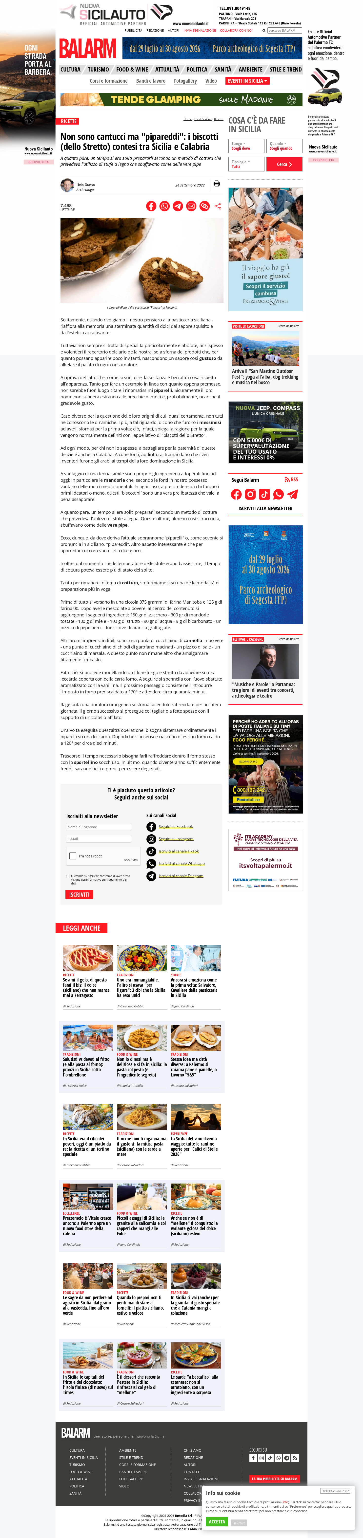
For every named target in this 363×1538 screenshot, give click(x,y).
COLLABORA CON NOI (236, 30)
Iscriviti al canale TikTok (179, 851)
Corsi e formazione (109, 80)
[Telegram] (151, 875)
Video (211, 80)
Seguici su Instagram (176, 838)
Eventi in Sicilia (83, 1457)
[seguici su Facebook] (253, 1458)
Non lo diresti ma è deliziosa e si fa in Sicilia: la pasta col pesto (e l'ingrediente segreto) (142, 1067)
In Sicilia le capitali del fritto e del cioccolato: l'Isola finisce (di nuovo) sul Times (88, 1385)
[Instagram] (151, 838)
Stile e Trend (131, 1457)
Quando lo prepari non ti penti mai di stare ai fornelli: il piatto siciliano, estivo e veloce (140, 1305)
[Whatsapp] (151, 863)
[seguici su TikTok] (270, 1458)
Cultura (77, 1450)
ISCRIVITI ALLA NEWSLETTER (265, 508)
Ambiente (128, 1450)
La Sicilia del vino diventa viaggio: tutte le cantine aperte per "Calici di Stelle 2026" (194, 1146)
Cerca (282, 164)
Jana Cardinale (184, 1006)
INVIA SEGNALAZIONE (199, 30)
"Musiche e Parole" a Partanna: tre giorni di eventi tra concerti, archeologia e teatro (263, 690)
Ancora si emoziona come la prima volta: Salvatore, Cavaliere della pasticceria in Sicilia (194, 988)
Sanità (75, 1493)
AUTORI (173, 30)
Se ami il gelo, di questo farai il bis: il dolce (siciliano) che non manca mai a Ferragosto (86, 988)
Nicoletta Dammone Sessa (192, 1324)
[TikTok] (151, 851)
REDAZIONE (155, 30)
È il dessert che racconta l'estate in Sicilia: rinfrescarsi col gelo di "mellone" (138, 1385)
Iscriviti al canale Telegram (181, 875)
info (285, 1502)
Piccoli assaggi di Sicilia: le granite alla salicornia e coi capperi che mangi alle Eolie (141, 1226)
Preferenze (239, 1522)
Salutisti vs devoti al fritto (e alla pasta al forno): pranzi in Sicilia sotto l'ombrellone (86, 1067)
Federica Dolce (76, 1085)
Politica (76, 1486)
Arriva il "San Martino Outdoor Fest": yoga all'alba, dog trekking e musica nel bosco (265, 377)
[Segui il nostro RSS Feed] (295, 1458)
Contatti (192, 1471)
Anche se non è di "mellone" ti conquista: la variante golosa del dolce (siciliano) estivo (194, 1226)
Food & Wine (203, 119)
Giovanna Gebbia (132, 1006)
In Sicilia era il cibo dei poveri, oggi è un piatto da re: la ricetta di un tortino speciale (87, 1146)
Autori (190, 1464)
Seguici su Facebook (176, 826)
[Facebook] (151, 826)
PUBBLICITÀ (133, 30)
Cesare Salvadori (186, 1085)
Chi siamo (193, 1450)
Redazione (73, 1006)
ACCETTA (217, 1521)
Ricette (218, 119)
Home (187, 119)
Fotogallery (185, 80)
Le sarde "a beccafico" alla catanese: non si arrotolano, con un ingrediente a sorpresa (195, 1385)
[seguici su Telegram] (286, 1458)
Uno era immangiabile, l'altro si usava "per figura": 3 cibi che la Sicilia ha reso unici (141, 988)
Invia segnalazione (201, 1479)
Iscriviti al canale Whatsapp (182, 863)
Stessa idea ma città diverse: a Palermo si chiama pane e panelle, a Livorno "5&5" (194, 1067)
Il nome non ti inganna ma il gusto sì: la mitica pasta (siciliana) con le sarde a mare (141, 1146)
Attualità (78, 1479)
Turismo (77, 1464)
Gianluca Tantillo (131, 1085)
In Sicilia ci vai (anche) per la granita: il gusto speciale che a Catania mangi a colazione (195, 1305)
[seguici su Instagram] (261, 1458)
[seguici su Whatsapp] (278, 1458)
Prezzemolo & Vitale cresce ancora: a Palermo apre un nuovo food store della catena (87, 1226)
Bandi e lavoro (150, 80)
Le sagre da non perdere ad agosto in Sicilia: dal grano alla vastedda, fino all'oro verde (87, 1305)
